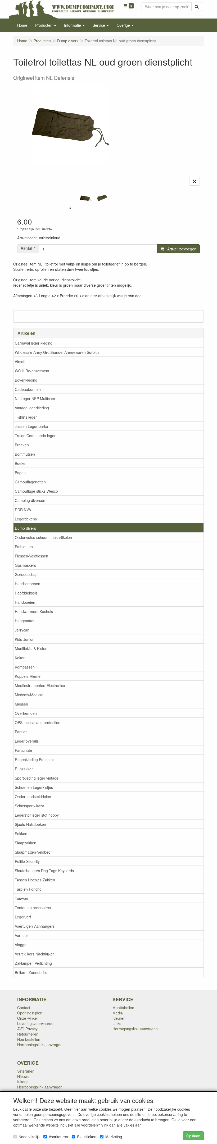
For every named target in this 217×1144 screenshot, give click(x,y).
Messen (21, 704)
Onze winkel (27, 1018)
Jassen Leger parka (31, 426)
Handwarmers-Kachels (34, 611)
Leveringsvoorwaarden (36, 1023)
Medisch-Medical (29, 694)
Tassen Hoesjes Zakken (35, 879)
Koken (20, 657)
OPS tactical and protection (37, 722)
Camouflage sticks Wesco (36, 491)
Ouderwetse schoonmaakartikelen (43, 537)
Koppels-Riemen (29, 676)
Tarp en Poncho (28, 889)
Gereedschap (26, 574)
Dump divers (25, 528)
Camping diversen (30, 500)
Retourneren (27, 1034)
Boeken (21, 463)
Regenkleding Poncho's (34, 759)
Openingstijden (29, 1012)
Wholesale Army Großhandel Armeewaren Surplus (57, 352)
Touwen (21, 898)
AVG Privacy (27, 1028)
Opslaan (193, 1135)
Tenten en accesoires (33, 907)
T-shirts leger (26, 417)
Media (117, 1012)
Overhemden (26, 713)
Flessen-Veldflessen (31, 556)
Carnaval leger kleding (33, 343)
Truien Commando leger (35, 435)
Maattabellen (123, 1007)
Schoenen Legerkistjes (34, 787)
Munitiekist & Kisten (31, 648)
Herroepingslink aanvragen (39, 1044)
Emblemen (24, 546)
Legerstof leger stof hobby (37, 815)
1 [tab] (70, 208)
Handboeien (25, 602)
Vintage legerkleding (32, 407)
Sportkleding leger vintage (36, 778)
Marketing (113, 1136)
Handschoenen (27, 583)
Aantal (26, 248)
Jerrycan (22, 630)
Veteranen (25, 1071)
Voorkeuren (58, 1136)
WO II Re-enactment (32, 370)
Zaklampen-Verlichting (33, 963)
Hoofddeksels (26, 593)
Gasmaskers (25, 565)
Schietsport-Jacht (29, 805)
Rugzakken (24, 768)
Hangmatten (25, 620)
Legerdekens (26, 518)
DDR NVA (23, 509)
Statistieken (86, 1136)
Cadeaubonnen (28, 389)
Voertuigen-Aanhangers (35, 926)
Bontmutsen (25, 454)
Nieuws (23, 1076)
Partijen (21, 731)
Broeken (22, 444)
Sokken (21, 833)
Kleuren (118, 1018)
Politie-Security (27, 861)
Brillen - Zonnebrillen (32, 972)
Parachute (23, 750)
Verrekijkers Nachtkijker (34, 954)
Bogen (20, 472)
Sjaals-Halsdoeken (30, 824)
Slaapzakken (25, 842)
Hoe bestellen (28, 1039)
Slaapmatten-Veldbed (33, 852)
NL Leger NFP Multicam (35, 398)
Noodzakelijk (29, 1136)
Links (116, 1023)
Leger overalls (27, 741)
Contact (23, 1007)
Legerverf (23, 916)
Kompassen (25, 667)
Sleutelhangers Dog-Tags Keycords (44, 870)
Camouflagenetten (30, 481)
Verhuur (21, 935)
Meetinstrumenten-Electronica (40, 685)
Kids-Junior (24, 639)
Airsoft (20, 361)
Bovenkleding (26, 380)
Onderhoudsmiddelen (33, 796)
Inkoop (23, 1081)
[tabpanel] (86, 198)
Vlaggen (22, 944)
